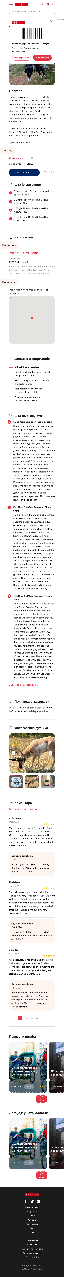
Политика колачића (32, 1253)
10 (37, 1018)
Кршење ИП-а (32, 1257)
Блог (32, 1228)
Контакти (32, 1220)
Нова (32, 1232)
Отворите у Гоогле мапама (23, 252)
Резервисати (24, 172)
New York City (42, 58)
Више (41, 1101)
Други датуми (16, 158)
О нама (32, 1216)
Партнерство (32, 1224)
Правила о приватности (32, 1249)
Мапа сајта (32, 1245)
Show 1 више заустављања (23, 685)
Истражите (32, 1211)
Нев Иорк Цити (21, 58)
